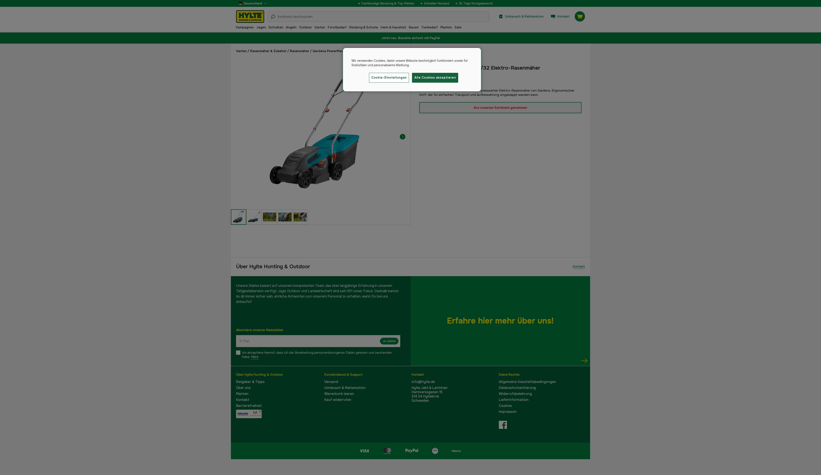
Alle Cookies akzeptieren (435, 77)
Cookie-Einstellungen (389, 77)
